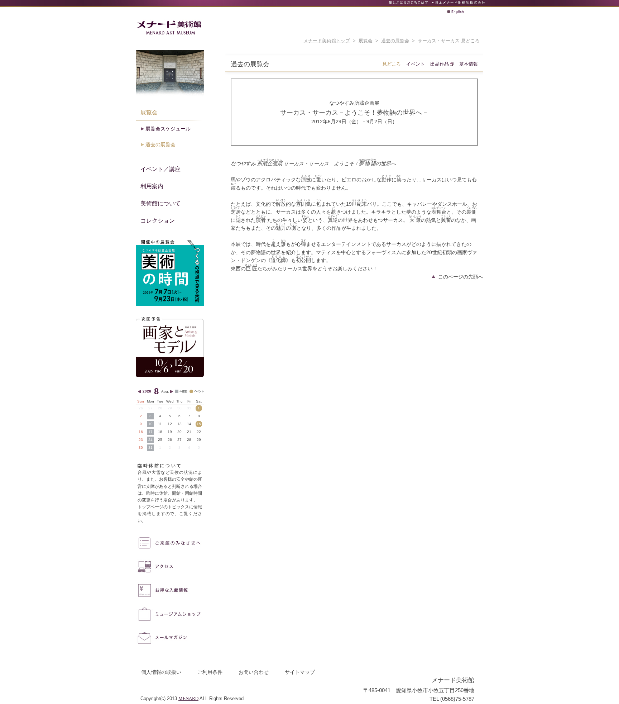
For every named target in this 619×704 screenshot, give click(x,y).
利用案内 (151, 186)
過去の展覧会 (395, 40)
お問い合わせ (254, 672)
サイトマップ (300, 672)
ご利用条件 (209, 672)
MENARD (188, 698)
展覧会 (366, 40)
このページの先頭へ (460, 277)
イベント (415, 64)
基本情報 (468, 64)
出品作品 (439, 64)
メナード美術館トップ (326, 40)
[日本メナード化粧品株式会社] (458, 2)
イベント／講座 (160, 169)
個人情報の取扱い (161, 672)
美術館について (160, 203)
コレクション (157, 220)
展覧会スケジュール (168, 129)
